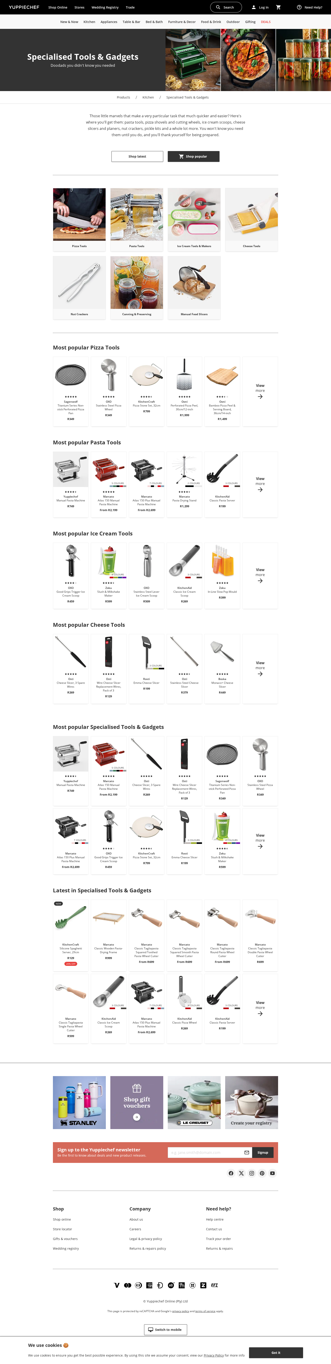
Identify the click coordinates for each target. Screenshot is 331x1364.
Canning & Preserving (136, 314)
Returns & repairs (219, 1248)
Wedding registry (66, 1248)
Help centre (215, 1219)
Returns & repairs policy (147, 1248)
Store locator (62, 1229)
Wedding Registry (105, 7)
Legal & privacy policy (145, 1239)
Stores (79, 7)
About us (136, 1219)
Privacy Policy (214, 1355)
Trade (132, 8)
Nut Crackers (79, 314)
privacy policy (180, 1311)
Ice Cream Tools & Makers (194, 246)
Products (123, 97)
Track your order (218, 1239)
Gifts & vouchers (65, 1239)
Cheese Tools (251, 246)
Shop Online (57, 7)
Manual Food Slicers (194, 314)
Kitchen (148, 97)
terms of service (205, 1311)
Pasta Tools (136, 246)
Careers (135, 1229)
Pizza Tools (79, 246)
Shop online (62, 1219)
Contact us (214, 1229)
